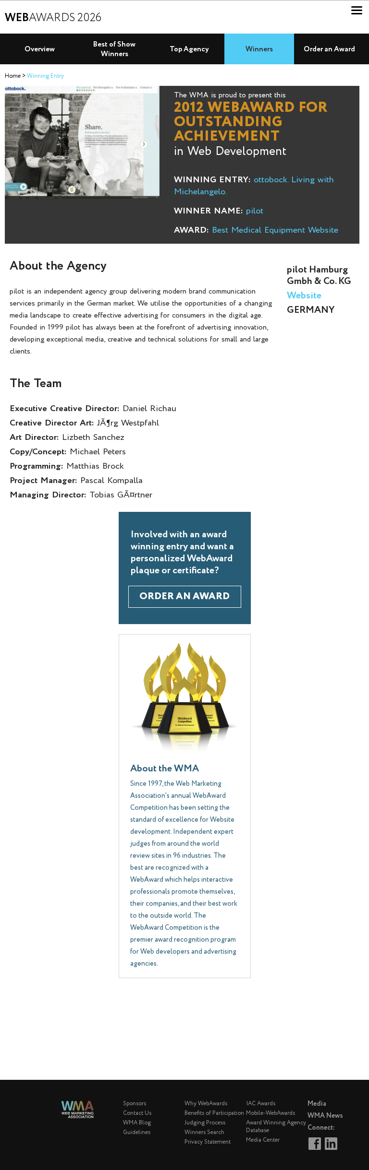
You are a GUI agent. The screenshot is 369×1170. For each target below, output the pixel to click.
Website (304, 296)
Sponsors (134, 1103)
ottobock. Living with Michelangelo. (254, 186)
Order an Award (329, 49)
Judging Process (204, 1123)
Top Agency (189, 49)
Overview (40, 49)
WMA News (325, 1116)
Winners (259, 49)
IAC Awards (260, 1103)
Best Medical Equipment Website (275, 230)
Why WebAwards (205, 1103)
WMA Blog (137, 1123)
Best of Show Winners (114, 49)
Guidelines (136, 1132)
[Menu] (357, 10)
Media (317, 1104)
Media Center (263, 1140)
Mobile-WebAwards (270, 1113)
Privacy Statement (207, 1142)
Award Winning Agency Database (276, 1127)
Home (13, 76)
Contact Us (137, 1113)
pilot (254, 211)
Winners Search (204, 1132)
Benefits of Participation (214, 1113)
